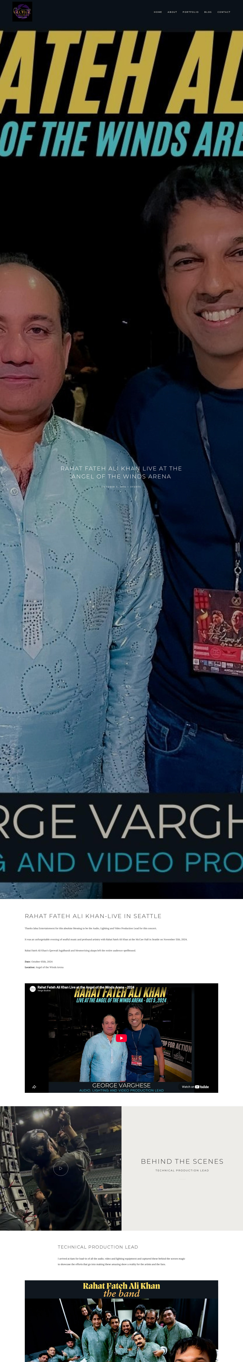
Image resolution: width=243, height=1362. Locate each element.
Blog (208, 12)
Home (158, 12)
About (172, 12)
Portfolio (191, 12)
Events (135, 487)
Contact (224, 12)
